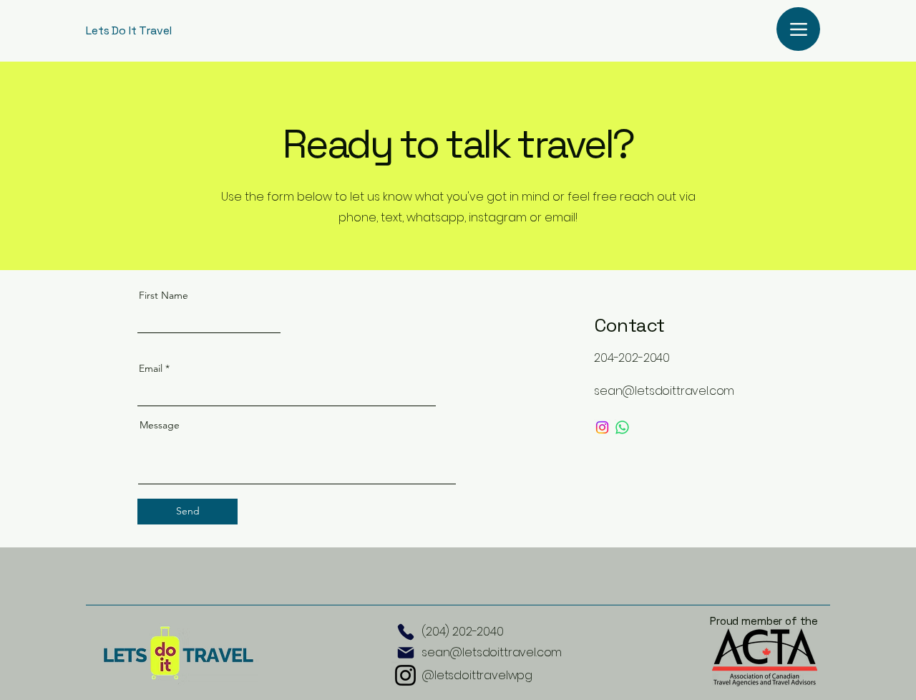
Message (160, 425)
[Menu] (798, 29)
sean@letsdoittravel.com (492, 652)
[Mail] (405, 653)
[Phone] (405, 632)
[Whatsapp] (622, 427)
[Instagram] (602, 427)
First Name (163, 295)
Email (150, 368)
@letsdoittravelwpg (477, 675)
